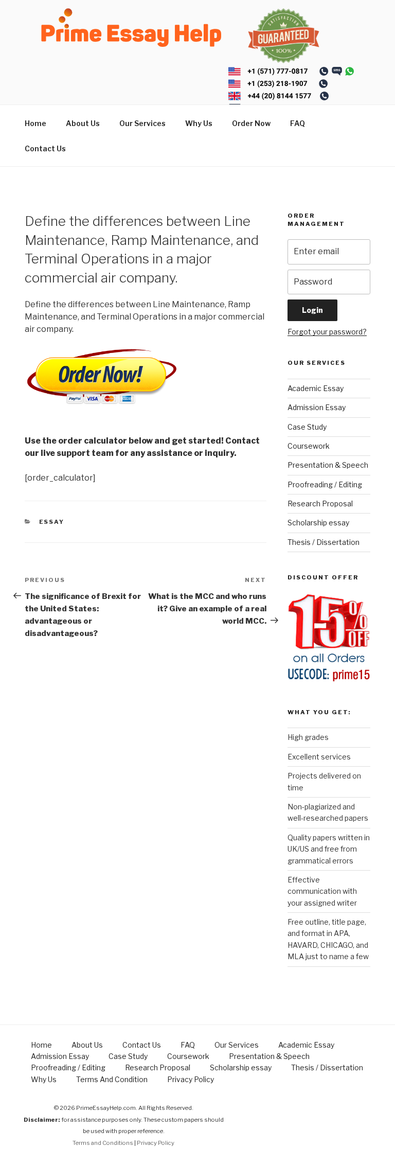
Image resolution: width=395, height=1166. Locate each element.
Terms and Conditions (103, 1142)
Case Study (307, 426)
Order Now (251, 123)
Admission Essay (317, 407)
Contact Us (45, 148)
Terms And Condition (112, 1079)
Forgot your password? (327, 331)
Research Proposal (320, 503)
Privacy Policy (190, 1079)
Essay (52, 521)
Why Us (198, 123)
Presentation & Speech (328, 465)
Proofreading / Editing (325, 484)
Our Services (142, 123)
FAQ (297, 123)
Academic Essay (316, 388)
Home (35, 123)
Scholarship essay (318, 522)
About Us (83, 123)
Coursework (309, 445)
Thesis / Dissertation (324, 542)
